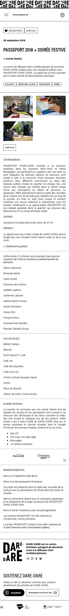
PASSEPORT (15, 30)
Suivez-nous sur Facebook (36, 559)
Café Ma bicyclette (13, 366)
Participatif (44, 84)
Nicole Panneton (12, 306)
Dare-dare (34, 4)
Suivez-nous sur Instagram (32, 559)
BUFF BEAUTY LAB (14, 355)
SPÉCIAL (31, 30)
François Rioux (11, 317)
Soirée (57, 84)
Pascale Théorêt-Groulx (16, 328)
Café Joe (8, 360)
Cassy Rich (9, 312)
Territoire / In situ (26, 84)
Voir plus (9, 147)
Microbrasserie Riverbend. (29, 481)
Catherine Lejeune (13, 295)
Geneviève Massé (21, 498)
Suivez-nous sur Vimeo (40, 559)
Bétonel (7, 349)
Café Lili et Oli (10, 371)
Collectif (9, 84)
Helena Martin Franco (15, 301)
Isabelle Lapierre (12, 289)
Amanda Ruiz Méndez (15, 323)
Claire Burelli (10, 278)
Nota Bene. (32, 475)
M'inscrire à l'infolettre (27, 559)
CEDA (6, 382)
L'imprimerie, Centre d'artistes (19, 518)
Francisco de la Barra (14, 284)
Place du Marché (12, 388)
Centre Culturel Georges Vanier (20, 377)
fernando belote (11, 273)
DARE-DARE (50, 234)
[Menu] (6, 15)
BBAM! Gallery (11, 344)
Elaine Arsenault (12, 267)
